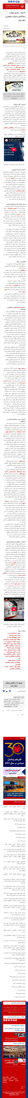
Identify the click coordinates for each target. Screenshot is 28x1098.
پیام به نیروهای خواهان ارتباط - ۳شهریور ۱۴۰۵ (14, 875)
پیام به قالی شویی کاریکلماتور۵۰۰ (17, 831)
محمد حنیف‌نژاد (15, 65)
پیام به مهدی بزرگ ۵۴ (20, 824)
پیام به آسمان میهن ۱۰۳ (19, 997)
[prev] (16, 1033)
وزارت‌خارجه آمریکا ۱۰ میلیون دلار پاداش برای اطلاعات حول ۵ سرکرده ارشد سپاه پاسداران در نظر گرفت (14, 881)
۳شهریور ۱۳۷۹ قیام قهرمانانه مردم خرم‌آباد (15, 963)
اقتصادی (11, 1080)
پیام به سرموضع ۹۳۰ (20, 834)
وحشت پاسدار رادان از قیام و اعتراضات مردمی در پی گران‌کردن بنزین (14, 914)
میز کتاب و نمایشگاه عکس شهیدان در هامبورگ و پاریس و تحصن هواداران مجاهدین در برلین (14, 814)
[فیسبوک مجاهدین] (9, 2)
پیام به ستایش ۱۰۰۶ (20, 837)
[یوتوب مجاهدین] (14, 2)
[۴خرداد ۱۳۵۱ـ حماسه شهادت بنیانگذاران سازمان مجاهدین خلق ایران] (14, 37)
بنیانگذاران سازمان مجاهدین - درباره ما (14, 710)
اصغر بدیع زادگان (19, 67)
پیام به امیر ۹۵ (21, 973)
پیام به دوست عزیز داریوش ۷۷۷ (17, 977)
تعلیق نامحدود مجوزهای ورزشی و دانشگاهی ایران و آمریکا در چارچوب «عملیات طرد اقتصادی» (14, 907)
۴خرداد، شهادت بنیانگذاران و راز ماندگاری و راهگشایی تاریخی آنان (11, 656)
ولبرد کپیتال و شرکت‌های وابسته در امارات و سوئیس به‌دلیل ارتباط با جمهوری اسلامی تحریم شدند (14, 900)
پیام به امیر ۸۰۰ (21, 841)
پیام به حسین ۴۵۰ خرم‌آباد (18, 980)
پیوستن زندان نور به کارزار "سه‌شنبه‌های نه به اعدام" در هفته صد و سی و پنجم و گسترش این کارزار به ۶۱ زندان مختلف (14, 888)
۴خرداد (12, 178)
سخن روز (5, 1082)
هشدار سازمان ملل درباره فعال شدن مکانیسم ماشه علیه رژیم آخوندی (11, 1040)
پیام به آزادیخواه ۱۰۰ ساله (19, 983)
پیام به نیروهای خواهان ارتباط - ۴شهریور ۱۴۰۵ (14, 807)
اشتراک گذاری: (21, 691)
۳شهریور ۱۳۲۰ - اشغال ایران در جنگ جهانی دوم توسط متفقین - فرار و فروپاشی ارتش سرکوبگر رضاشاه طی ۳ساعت (14, 948)
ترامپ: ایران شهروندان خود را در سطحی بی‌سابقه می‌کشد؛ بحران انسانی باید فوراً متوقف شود (14, 869)
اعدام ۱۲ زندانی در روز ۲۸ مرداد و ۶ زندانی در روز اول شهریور (14, 941)
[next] (16, 1062)
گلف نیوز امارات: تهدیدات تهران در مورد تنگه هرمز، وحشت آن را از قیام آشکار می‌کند (14, 894)
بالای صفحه (22, 1087)
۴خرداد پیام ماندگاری (19, 307)
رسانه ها (13, 1077)
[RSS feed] (18, 2)
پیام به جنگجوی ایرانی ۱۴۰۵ (18, 987)
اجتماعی (5, 1080)
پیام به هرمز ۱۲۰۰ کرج (20, 967)
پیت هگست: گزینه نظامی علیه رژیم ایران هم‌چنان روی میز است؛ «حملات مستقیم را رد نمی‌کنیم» (14, 925)
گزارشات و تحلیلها (7, 1079)
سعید (18, 215)
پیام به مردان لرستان (20, 970)
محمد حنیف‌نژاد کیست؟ (14, 633)
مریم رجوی (22, 461)
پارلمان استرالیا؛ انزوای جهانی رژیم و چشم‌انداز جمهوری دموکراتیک (14, 845)
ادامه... (9, 1012)
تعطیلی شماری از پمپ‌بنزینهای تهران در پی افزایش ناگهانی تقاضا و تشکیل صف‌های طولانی (14, 856)
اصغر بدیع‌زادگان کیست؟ (13, 637)
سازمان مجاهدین (20, 191)
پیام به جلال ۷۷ (21, 827)
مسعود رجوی (21, 368)
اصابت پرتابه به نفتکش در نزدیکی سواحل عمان (14, 931)
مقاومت (15, 1079)
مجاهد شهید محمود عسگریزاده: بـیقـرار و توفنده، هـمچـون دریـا (11, 641)
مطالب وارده (6, 1077)
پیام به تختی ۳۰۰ (21, 990)
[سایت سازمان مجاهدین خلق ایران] (14, 6)
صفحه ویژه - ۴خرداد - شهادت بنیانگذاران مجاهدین (12, 668)
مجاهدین (15, 285)
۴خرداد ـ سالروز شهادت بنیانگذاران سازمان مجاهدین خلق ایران (12, 662)
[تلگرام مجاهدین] (16, 2)
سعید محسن (6, 65)
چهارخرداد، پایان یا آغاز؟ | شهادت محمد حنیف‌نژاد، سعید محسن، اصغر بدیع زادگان (12, 650)
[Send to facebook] (4, 691)
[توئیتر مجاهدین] (11, 2)
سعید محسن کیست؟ (14, 635)
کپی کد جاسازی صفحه (19, 697)
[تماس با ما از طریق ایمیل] (14, 1020)
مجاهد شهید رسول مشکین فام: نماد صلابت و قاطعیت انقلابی (11, 645)
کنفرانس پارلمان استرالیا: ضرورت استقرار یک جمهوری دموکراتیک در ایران (14, 954)
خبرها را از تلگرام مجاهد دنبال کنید (14, 684)
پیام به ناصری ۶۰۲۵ (20, 993)
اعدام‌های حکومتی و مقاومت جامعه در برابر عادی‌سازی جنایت (14, 863)
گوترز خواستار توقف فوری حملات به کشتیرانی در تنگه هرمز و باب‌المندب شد (14, 919)
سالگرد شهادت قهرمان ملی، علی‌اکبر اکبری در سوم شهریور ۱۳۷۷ (14, 959)
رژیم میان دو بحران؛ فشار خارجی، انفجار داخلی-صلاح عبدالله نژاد (14, 820)
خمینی (12, 565)
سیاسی (6, 26)
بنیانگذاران (10, 63)
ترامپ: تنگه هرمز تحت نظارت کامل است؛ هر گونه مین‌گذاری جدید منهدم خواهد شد (14, 850)
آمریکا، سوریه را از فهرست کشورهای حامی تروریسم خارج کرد (14, 936)
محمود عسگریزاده (15, 69)
